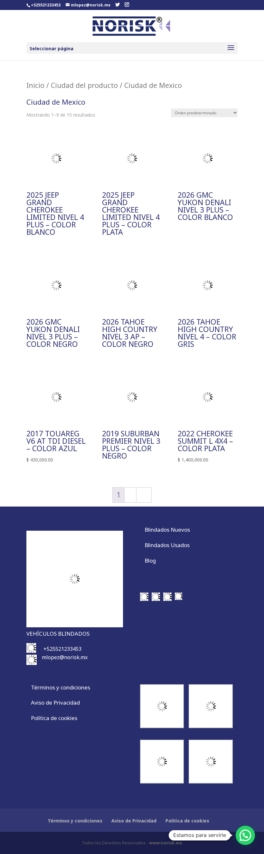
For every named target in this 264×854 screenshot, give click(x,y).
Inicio (35, 85)
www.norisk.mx (165, 843)
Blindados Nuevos (167, 529)
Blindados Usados (167, 545)
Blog (150, 560)
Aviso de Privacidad (55, 702)
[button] (245, 835)
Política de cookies (54, 718)
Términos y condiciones (60, 687)
